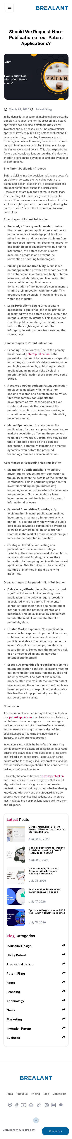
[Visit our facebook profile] (31, 1105)
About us (22, 1093)
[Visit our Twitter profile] (39, 1105)
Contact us (59, 1093)
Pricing (35, 1093)
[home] (50, 8)
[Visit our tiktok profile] (16, 1105)
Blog (46, 1093)
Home (9, 1093)
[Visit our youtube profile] (23, 1105)
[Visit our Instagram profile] (47, 1105)
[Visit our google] (10, 1105)
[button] (9, 8)
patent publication (38, 354)
